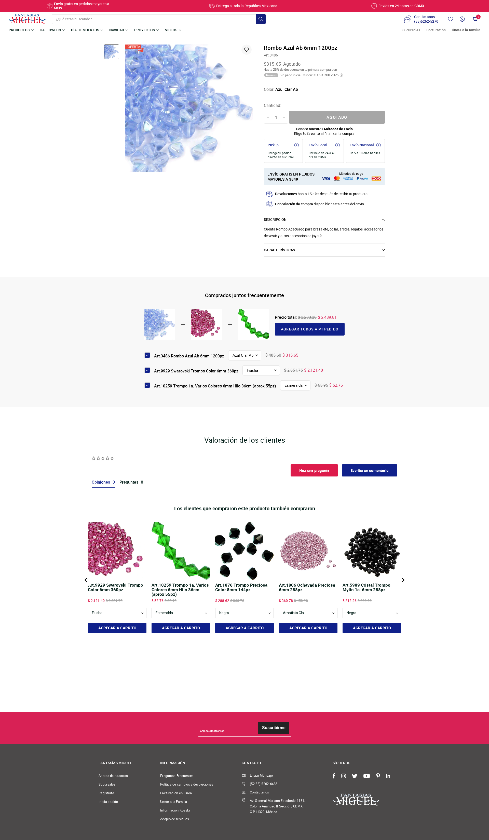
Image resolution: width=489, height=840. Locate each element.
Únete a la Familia (173, 801)
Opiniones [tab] (101, 482)
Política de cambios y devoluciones (186, 784)
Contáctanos (259, 792)
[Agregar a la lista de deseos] (246, 50)
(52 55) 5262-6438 (263, 783)
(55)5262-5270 (426, 21)
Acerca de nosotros (113, 775)
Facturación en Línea (176, 793)
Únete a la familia (466, 30)
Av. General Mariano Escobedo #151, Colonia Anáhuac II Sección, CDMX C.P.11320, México (277, 806)
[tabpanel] (189, 108)
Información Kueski (175, 810)
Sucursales (411, 30)
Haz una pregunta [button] (314, 470)
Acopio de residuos (174, 819)
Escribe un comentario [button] (369, 470)
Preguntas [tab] (128, 482)
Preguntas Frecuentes (177, 775)
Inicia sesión (108, 801)
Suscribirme (274, 728)
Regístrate (106, 793)
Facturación (436, 30)
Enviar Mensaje (261, 775)
